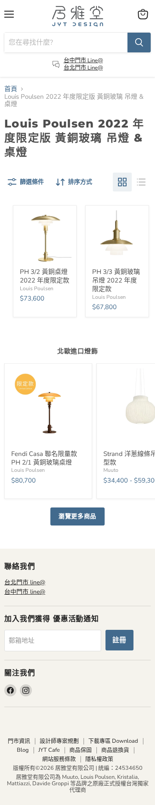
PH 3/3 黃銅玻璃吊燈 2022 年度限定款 (116, 280)
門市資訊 (19, 741)
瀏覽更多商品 (77, 516)
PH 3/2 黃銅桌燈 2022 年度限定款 (44, 276)
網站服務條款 (59, 759)
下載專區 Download (113, 741)
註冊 (119, 640)
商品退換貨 (115, 750)
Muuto (110, 470)
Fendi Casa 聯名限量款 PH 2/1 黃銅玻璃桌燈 (44, 458)
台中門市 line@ (24, 592)
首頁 (10, 89)
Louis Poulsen (36, 288)
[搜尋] (139, 42)
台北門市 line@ (24, 582)
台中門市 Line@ (83, 60)
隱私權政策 (99, 759)
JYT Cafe (49, 750)
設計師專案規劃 (59, 741)
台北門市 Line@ (83, 68)
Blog (23, 750)
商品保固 (80, 750)
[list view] (141, 182)
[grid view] (122, 182)
